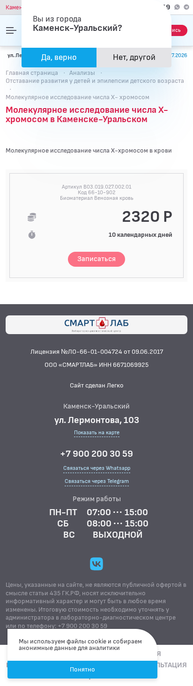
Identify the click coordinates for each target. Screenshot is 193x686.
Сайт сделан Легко (97, 385)
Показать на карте (96, 433)
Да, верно (59, 57)
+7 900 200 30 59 (96, 454)
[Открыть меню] (11, 30)
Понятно (82, 669)
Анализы (82, 73)
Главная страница (32, 73)
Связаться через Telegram (97, 481)
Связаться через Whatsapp (96, 468)
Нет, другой (134, 57)
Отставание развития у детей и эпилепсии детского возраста (95, 81)
